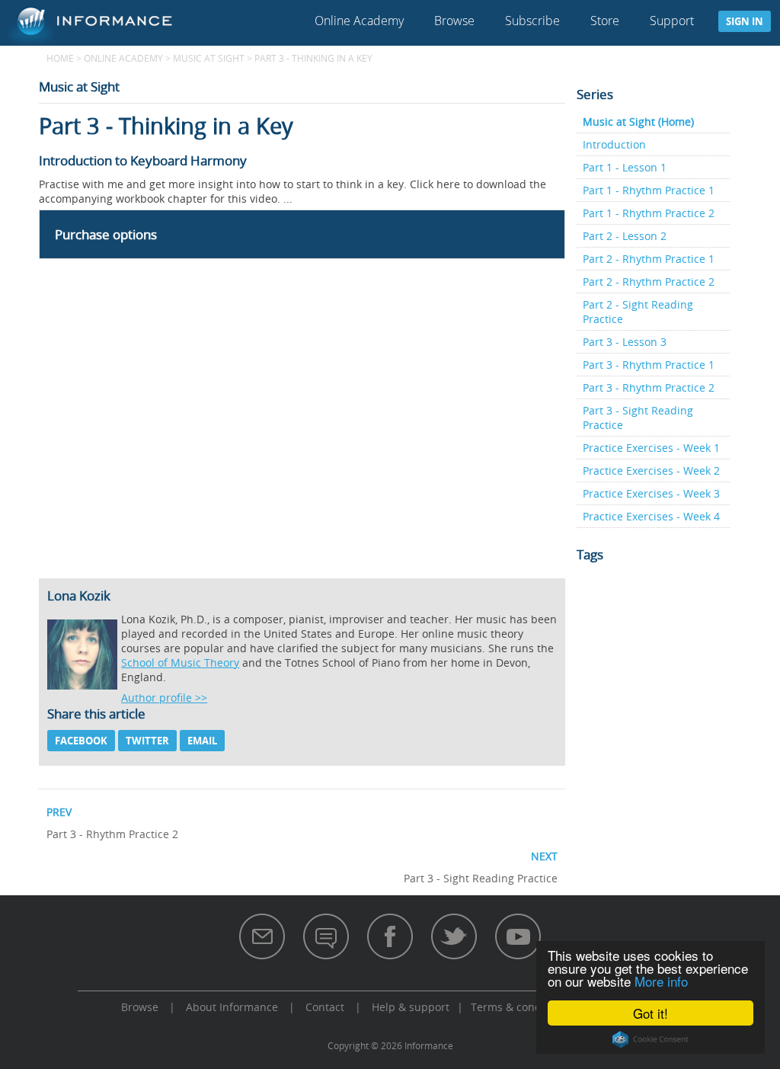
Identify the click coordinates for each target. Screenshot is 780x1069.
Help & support (410, 1007)
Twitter (147, 740)
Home (60, 58)
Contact (324, 1007)
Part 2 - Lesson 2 (625, 236)
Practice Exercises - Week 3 (651, 493)
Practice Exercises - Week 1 (651, 447)
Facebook (81, 740)
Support (672, 20)
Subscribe (532, 20)
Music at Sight (209, 58)
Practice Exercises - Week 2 (651, 470)
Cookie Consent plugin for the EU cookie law (650, 1039)
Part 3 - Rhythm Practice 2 (648, 387)
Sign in (744, 21)
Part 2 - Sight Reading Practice (638, 311)
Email (202, 740)
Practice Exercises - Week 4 (651, 516)
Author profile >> (164, 697)
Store (604, 20)
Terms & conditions (520, 1007)
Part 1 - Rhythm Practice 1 (648, 190)
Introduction (614, 144)
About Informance (232, 1007)
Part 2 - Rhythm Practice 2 (648, 281)
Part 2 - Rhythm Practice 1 (648, 258)
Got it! (650, 1013)
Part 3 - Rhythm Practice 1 (648, 364)
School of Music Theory (180, 662)
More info (661, 981)
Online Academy (359, 20)
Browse (454, 20)
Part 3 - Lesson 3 (625, 341)
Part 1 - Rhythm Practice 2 (648, 213)
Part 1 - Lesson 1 (625, 167)
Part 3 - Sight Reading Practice (638, 417)
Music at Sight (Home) (638, 121)
